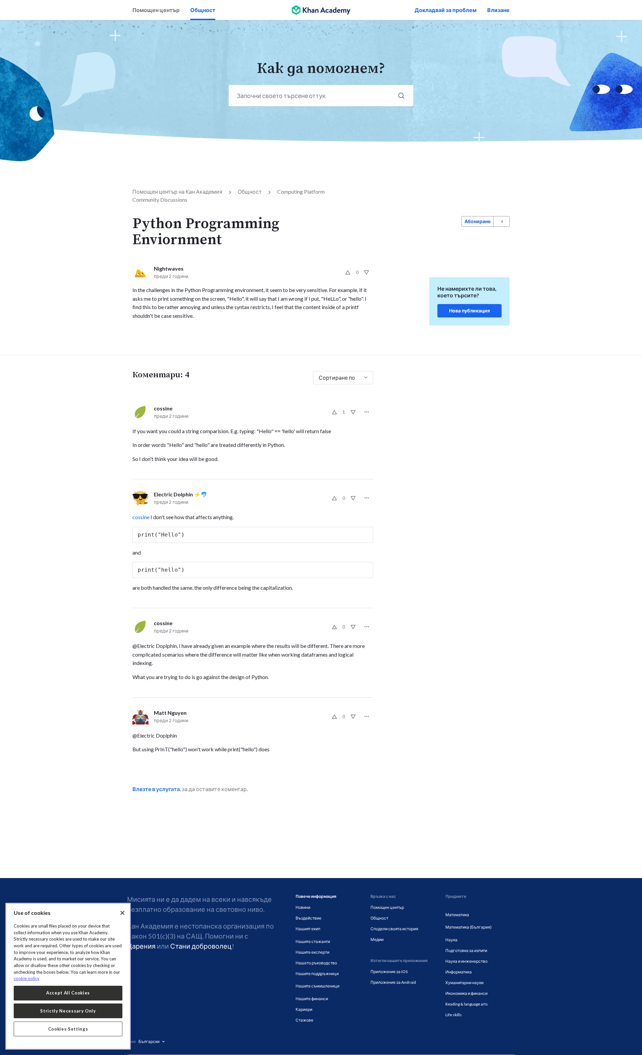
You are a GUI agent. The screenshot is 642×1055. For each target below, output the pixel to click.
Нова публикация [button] (469, 310)
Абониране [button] (477, 221)
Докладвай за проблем (445, 10)
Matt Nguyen (170, 712)
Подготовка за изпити (466, 950)
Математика (457, 914)
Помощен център (156, 10)
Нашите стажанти (313, 941)
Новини (303, 907)
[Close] (122, 912)
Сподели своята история (394, 928)
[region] (68, 976)
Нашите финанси (312, 998)
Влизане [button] (498, 10)
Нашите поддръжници (317, 973)
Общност (202, 10)
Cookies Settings (68, 1029)
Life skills (453, 1014)
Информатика (458, 971)
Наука (451, 939)
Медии (377, 939)
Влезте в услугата (156, 789)
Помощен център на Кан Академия (177, 191)
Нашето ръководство (316, 962)
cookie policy (26, 978)
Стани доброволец (201, 946)
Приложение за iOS (389, 971)
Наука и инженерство (466, 961)
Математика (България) (468, 927)
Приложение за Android (393, 982)
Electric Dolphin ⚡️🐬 (180, 494)
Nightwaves (169, 268)
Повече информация (316, 896)
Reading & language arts (466, 1003)
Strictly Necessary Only (68, 1011)
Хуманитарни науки (464, 982)
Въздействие (308, 918)
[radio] (347, 272)
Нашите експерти (312, 952)
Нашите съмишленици (317, 985)
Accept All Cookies (68, 992)
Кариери (304, 1009)
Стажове (304, 1020)
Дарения (141, 946)
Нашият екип (308, 928)
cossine (163, 408)
